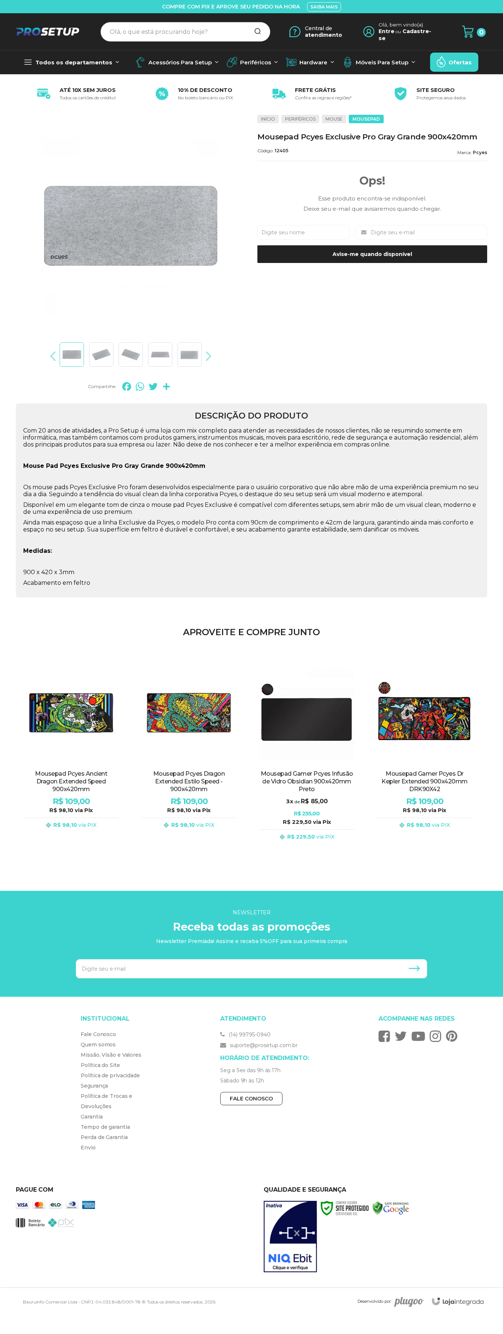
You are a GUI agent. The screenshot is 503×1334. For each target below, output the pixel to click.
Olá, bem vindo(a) (401, 25)
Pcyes (480, 152)
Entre (386, 31)
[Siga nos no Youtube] (420, 1036)
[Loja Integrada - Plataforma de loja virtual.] (457, 1301)
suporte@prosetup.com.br (263, 1045)
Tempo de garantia (105, 1127)
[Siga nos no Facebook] (386, 1036)
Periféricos (300, 119)
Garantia (91, 1116)
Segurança (94, 1085)
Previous (55, 356)
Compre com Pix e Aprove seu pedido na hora (231, 6)
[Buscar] (255, 31)
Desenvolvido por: (374, 1301)
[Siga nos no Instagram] (437, 1036)
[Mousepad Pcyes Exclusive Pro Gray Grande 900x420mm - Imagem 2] (101, 354)
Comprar (71, 844)
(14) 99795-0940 (249, 1034)
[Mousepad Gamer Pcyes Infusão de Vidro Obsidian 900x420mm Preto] (307, 756)
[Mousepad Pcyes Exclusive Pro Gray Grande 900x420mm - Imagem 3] (131, 354)
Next (206, 356)
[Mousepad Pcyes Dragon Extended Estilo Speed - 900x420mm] (189, 756)
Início (268, 119)
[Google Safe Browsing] (390, 1207)
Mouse (334, 119)
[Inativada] (290, 1237)
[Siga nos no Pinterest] (453, 1036)
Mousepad (366, 119)
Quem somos (98, 1044)
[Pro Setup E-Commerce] (47, 31)
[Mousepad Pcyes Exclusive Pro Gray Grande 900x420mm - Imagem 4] (160, 354)
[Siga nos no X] (403, 1036)
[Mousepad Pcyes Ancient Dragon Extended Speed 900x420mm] (71, 756)
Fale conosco (251, 1098)
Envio (88, 1147)
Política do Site (100, 1065)
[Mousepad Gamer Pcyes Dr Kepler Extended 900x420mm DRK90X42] (424, 756)
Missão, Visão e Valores (111, 1055)
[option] (75, 94)
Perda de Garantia (104, 1137)
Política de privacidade (110, 1075)
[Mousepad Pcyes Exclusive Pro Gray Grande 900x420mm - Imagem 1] (72, 354)
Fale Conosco (98, 1034)
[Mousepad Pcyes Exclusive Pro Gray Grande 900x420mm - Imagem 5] (189, 354)
